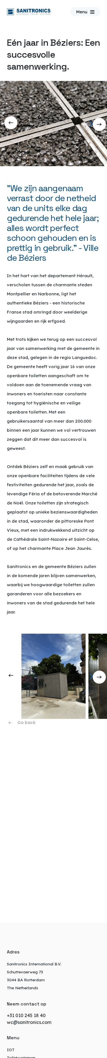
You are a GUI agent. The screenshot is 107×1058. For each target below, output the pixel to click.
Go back (26, 722)
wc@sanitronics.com (29, 1022)
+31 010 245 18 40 (26, 1015)
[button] (100, 123)
